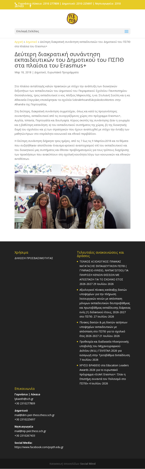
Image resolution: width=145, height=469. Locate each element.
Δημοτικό (31, 42)
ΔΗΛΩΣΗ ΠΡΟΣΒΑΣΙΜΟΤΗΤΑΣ (34, 258)
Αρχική (19, 42)
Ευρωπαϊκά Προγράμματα (63, 72)
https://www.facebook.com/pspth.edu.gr (39, 447)
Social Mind (88, 463)
